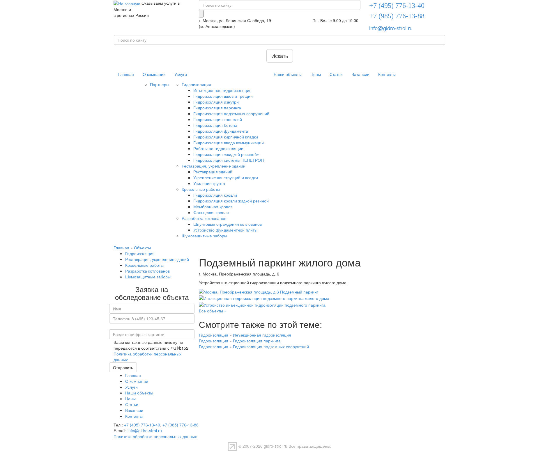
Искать (279, 55)
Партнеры (159, 84)
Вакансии (360, 74)
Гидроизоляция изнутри (216, 102)
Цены (315, 74)
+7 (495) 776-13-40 (142, 425)
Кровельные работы (201, 189)
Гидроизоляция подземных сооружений (231, 113)
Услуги (180, 74)
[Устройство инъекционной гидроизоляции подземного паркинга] (262, 304)
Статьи (336, 74)
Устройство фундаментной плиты (225, 230)
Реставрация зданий (212, 172)
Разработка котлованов (204, 218)
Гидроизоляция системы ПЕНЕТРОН (228, 160)
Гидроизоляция (196, 84)
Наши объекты (288, 74)
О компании (154, 74)
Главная (126, 74)
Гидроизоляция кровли (215, 195)
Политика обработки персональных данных (155, 436)
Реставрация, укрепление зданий (213, 166)
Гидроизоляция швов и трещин (223, 96)
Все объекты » (213, 311)
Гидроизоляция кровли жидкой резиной (231, 201)
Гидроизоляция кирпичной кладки (225, 137)
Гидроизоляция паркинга (217, 108)
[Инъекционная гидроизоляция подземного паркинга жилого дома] (264, 297)
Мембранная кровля (213, 206)
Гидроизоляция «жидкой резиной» (226, 154)
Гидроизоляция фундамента (220, 131)
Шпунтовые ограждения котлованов (227, 224)
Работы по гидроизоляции (218, 148)
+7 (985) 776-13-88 (180, 425)
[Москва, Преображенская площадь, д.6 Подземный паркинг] (258, 291)
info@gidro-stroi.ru (391, 28)
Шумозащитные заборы (204, 236)
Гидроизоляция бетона (215, 125)
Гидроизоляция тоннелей (217, 119)
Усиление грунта (209, 183)
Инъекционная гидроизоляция (222, 90)
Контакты (387, 74)
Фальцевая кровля (211, 212)
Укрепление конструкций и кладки (225, 177)
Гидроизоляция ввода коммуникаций (228, 142)
